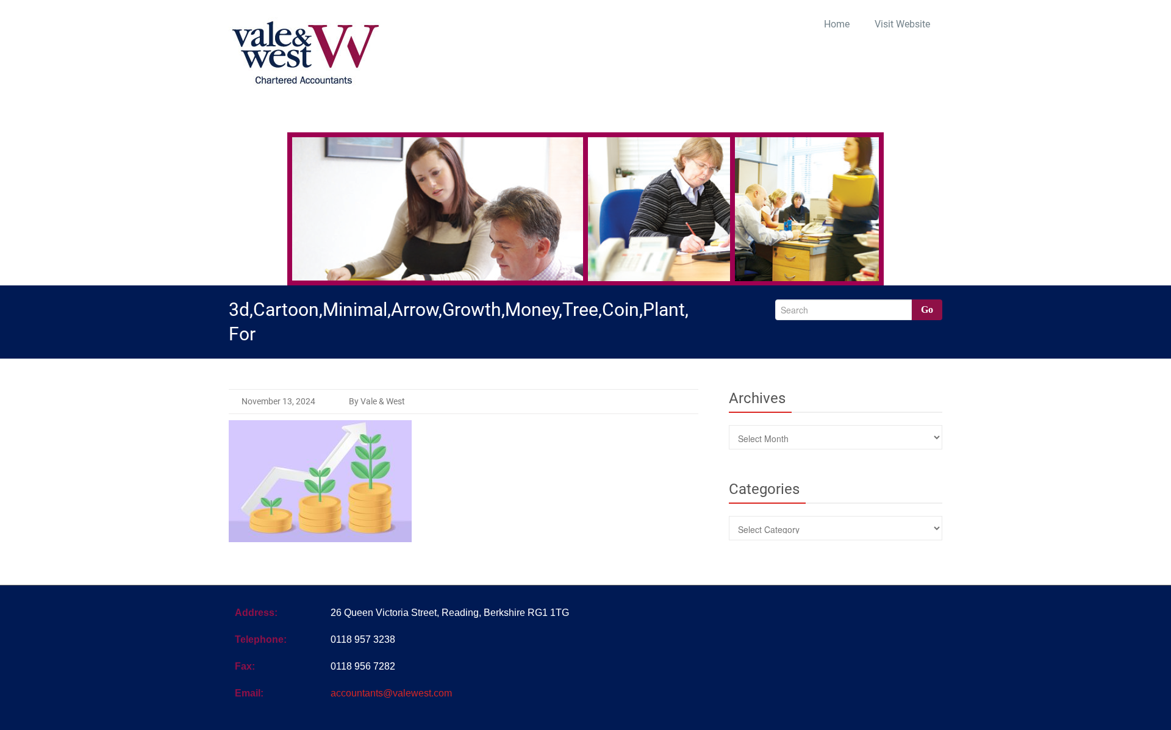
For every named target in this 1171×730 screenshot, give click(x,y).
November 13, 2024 (278, 401)
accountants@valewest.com (391, 693)
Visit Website (902, 24)
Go (927, 309)
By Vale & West (377, 401)
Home (837, 24)
